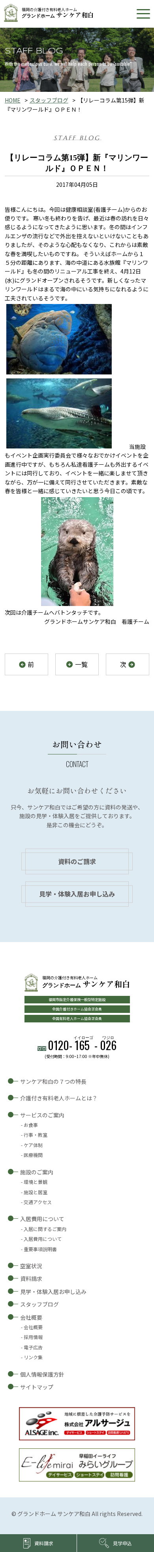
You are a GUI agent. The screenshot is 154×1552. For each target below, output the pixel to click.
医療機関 (33, 1154)
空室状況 (31, 1266)
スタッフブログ (49, 100)
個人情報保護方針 (42, 1374)
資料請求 (31, 1278)
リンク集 (33, 1357)
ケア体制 (33, 1145)
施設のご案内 (36, 1172)
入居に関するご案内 (45, 1228)
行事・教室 (35, 1134)
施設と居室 (35, 1192)
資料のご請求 (77, 861)
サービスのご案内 (42, 1115)
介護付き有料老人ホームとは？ (59, 1098)
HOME (13, 100)
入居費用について (42, 1219)
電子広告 (33, 1347)
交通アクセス (38, 1202)
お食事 (31, 1124)
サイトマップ (36, 1387)
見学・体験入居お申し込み (77, 894)
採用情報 (33, 1337)
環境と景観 (35, 1181)
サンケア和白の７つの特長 (53, 1081)
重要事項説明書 (40, 1249)
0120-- (82, 1045)
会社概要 (31, 1317)
